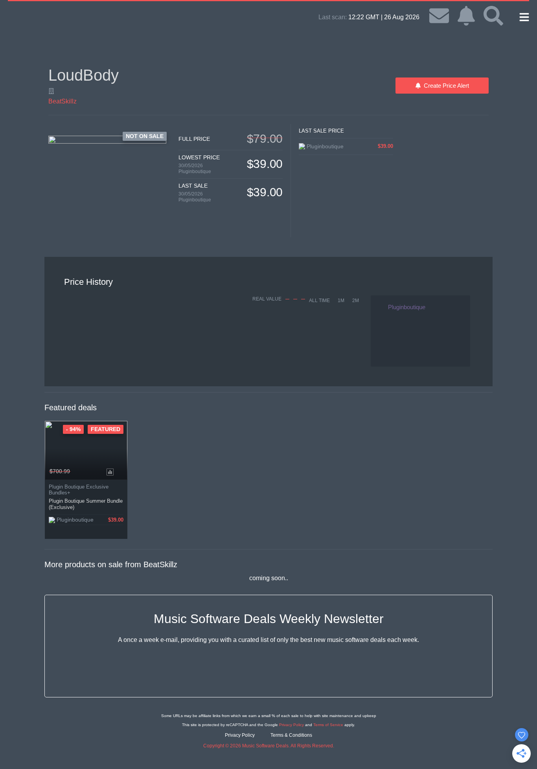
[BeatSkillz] (51, 91)
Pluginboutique (194, 171)
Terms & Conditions (291, 735)
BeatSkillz (62, 101)
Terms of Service (328, 725)
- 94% (73, 429)
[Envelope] (439, 16)
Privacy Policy (291, 725)
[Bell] (466, 16)
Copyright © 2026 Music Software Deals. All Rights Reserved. (268, 746)
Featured (105, 429)
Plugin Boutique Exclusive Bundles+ (79, 490)
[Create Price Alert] (122, 471)
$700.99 (60, 471)
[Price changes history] (111, 471)
